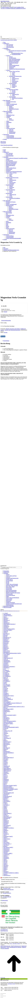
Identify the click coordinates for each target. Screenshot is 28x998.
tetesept (5, 846)
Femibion (5, 690)
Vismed (5, 863)
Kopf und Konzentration (11, 590)
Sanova (5, 812)
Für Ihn (7, 581)
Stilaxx (5, 831)
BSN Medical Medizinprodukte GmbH (12, 653)
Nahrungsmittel (9, 594)
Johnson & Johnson (8, 722)
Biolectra (5, 645)
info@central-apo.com (13, 8)
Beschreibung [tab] (6, 340)
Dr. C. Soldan (6, 671)
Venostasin (6, 857)
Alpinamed (6, 622)
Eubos (5, 687)
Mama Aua (6, 743)
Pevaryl (5, 783)
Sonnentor (5, 826)
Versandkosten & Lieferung (15, 947)
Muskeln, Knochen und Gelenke (13, 328)
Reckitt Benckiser (7, 796)
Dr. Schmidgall (7, 676)
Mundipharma (6, 751)
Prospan (5, 791)
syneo (5, 835)
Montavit (5, 749)
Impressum (24, 946)
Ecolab (5, 682)
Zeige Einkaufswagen (5, 145)
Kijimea (5, 724)
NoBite (5, 761)
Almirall (5, 621)
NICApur (5, 758)
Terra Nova (6, 844)
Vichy (5, 861)
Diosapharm (6, 667)
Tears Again (6, 842)
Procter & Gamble (7, 790)
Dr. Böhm (6, 670)
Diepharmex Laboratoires (9, 666)
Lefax (5, 734)
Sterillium (5, 830)
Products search (5, 38)
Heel (5, 712)
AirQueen (5, 618)
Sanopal (5, 809)
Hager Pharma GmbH (8, 709)
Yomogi (5, 874)
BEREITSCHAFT (22, 8)
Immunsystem (9, 589)
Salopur (5, 806)
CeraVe (5, 659)
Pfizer (5, 784)
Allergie (7, 574)
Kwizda (5, 332)
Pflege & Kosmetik (7, 607)
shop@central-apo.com (16, 946)
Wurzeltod (5, 871)
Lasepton (5, 733)
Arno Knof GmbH (7, 630)
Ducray (5, 677)
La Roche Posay (7, 730)
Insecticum (6, 720)
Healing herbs (6, 711)
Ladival (5, 732)
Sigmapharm (6, 818)
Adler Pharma (7, 614)
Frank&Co (6, 694)
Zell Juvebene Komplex (12, 411)
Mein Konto (3, 141)
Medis (5, 746)
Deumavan (6, 665)
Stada (5, 829)
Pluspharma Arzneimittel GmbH (10, 789)
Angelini (5, 625)
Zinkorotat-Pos (6, 875)
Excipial (5, 689)
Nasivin (5, 756)
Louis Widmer (7, 738)
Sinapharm (6, 821)
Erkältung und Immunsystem (12, 578)
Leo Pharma (6, 735)
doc (4, 669)
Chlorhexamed (6, 661)
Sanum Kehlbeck (7, 813)
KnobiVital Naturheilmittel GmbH (11, 727)
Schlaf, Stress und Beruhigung (12, 597)
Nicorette (5, 760)
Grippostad (6, 705)
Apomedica (6, 626)
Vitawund (5, 865)
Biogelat (5, 644)
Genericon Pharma (8, 699)
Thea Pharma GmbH (8, 847)
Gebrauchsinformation (6, 320)
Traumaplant (6, 851)
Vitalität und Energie (10, 602)
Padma (5, 774)
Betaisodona (6, 641)
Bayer (5, 636)
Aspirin (5, 631)
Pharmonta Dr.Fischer (8, 787)
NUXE (5, 764)
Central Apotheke (8, 658)
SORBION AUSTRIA (8, 828)
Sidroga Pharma (7, 817)
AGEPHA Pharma (7, 615)
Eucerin (5, 688)
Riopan (5, 802)
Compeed (5, 662)
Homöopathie (9, 587)
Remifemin (6, 797)
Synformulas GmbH (8, 836)
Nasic (5, 755)
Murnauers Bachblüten (8, 752)
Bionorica (5, 647)
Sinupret (5, 824)
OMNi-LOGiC (7, 770)
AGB (8, 947)
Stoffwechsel (9, 600)
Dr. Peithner (6, 675)
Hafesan (5, 707)
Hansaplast (6, 710)
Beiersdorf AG (7, 637)
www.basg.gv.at (4, 929)
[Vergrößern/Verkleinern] (1, 993)
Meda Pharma (6, 744)
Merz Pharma (6, 747)
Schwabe (6, 815)
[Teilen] (3, 993)
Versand (5, 311)
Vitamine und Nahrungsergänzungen (12, 330)
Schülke (5, 814)
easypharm (6, 679)
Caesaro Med (6, 654)
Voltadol (5, 866)
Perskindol (6, 780)
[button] (7, 326)
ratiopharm (6, 794)
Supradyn (6, 834)
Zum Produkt (7, 424)
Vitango (5, 864)
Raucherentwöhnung (10, 595)
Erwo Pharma (6, 684)
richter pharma (6, 801)
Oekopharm (6, 766)
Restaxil (5, 798)
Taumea (5, 841)
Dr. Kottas (6, 673)
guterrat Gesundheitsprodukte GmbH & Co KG (14, 706)
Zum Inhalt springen (5, 1)
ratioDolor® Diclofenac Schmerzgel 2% (12, 501)
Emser (5, 683)
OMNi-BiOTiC (7, 769)
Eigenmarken (6, 571)
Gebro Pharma (7, 698)
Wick (4, 870)
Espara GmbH (6, 686)
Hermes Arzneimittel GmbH (9, 715)
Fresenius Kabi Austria (8, 695)
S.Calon (5, 803)
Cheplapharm (6, 660)
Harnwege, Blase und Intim (12, 585)
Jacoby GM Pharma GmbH (9, 721)
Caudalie (5, 656)
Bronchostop (6, 652)
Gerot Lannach (7, 701)
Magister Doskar (7, 741)
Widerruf (24, 947)
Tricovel (5, 852)
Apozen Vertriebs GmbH (9, 628)
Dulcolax (5, 678)
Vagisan (5, 855)
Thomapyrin (6, 849)
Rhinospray (6, 800)
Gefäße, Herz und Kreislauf (12, 584)
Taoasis (5, 840)
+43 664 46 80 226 (7, 896)
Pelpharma (6, 779)
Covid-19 (8, 577)
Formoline (5, 693)
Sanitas (5, 807)
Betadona (5, 639)
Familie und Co (9, 579)
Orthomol (5, 772)
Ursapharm (6, 854)
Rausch (5, 795)
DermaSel (5, 664)
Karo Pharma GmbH (8, 723)
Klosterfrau (6, 726)
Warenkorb (3, 142)
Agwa (5, 616)
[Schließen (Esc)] (5, 993)
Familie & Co (6, 572)
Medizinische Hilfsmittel (8, 606)
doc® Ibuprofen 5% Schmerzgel (11, 453)
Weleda (5, 868)
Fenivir (5, 692)
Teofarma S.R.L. (7, 843)
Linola (5, 736)
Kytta (4, 729)
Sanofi (5, 808)
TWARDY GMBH (7, 853)
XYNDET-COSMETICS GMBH (11, 872)
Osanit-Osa (6, 773)
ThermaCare (6, 848)
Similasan (6, 820)
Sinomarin (5, 823)
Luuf (4, 739)
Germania (5, 700)
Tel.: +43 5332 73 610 (15, 943)
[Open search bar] (1, 37)
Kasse (11, 145)
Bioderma (5, 643)
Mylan (5, 753)
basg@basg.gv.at (4, 930)
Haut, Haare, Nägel (10, 586)
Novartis (5, 762)
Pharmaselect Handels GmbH (10, 785)
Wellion (5, 869)
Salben (7, 596)
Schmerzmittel (9, 598)
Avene (5, 632)
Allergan (5, 619)
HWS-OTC (6, 717)
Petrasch (5, 781)
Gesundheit (5, 573)
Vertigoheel (6, 858)
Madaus (5, 740)
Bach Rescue (6, 633)
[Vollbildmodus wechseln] (2, 993)
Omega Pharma (7, 768)
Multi (4, 750)
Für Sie (7, 583)
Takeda (5, 837)
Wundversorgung (9, 604)
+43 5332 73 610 (4, 8)
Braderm (5, 649)
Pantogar (5, 777)
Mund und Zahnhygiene (11, 591)
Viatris (5, 859)
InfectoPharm (6, 718)
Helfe (4, 713)
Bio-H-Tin (6, 642)
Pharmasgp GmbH (7, 786)
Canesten (5, 655)
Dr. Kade (5, 672)
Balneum (5, 635)
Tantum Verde (6, 838)
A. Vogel (5, 613)
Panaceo (5, 775)
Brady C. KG (6, 650)
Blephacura (6, 648)
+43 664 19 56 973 (7, 893)
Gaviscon (5, 696)
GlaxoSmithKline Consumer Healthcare (12, 703)
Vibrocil (5, 860)
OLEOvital (6, 767)
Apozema (5, 627)
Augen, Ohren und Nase (11, 575)
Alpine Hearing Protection (9, 624)
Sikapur (5, 819)
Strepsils (5, 832)
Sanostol (5, 811)
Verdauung (8, 601)
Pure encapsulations (8, 792)
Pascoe (5, 778)
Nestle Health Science (8, 757)
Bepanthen (6, 638)
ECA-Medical (6, 681)
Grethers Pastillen (7, 704)
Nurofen (5, 763)
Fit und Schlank (9, 580)
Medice (5, 745)
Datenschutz (3, 947)
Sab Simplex (6, 804)
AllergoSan (6, 620)
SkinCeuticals (7, 825)
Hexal (5, 716)
